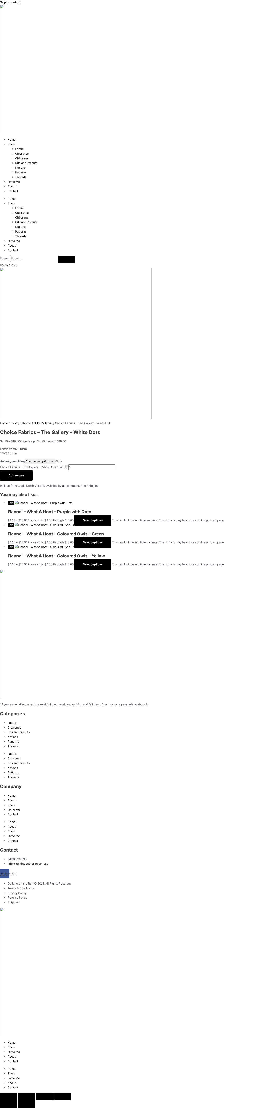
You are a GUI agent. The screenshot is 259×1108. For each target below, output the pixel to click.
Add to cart (16, 475)
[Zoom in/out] (8, 1096)
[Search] (66, 259)
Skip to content (10, 2)
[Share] (44, 1096)
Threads (20, 177)
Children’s (22, 158)
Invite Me (14, 181)
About (12, 186)
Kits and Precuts (26, 163)
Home (12, 139)
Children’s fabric (42, 423)
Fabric (19, 149)
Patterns (21, 172)
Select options (93, 520)
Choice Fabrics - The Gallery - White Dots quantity (34, 467)
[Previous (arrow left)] (8, 1104)
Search (4, 258)
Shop (11, 144)
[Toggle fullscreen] (26, 1096)
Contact (13, 191)
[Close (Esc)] (62, 1096)
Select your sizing (12, 461)
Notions (20, 167)
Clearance (22, 153)
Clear (58, 461)
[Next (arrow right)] (26, 1104)
